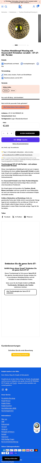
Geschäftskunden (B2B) (8, 408)
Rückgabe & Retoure (7, 432)
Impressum (4, 437)
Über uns (4, 419)
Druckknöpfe (35, 379)
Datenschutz (5, 424)
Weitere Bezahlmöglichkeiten (20, 144)
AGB (2, 422)
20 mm (13, 90)
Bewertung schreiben (20, 355)
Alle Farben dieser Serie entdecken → (15, 107)
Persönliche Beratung (8, 398)
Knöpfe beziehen (6, 406)
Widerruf (4, 429)
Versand (4, 427)
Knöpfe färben (5, 403)
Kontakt (3, 434)
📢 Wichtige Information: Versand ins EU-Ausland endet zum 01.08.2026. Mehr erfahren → (20, 2)
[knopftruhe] (20, 6)
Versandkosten (15, 147)
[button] (6, 6)
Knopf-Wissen (5, 401)
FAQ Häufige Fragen (7, 439)
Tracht (15, 383)
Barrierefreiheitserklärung (9, 442)
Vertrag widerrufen (11, 458)
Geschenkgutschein (7, 411)
